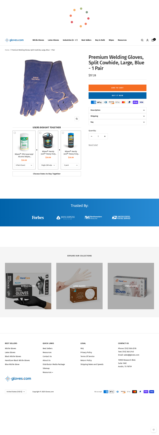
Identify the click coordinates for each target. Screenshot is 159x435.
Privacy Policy (86, 352)
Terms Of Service (87, 356)
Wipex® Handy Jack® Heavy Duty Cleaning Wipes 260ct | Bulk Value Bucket (48, 152)
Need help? (93, 145)
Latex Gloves (53, 40)
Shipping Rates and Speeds (91, 364)
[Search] (142, 40)
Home (7, 50)
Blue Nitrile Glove (12, 364)
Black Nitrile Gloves (13, 356)
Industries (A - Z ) (70, 40)
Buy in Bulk (100, 40)
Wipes (111, 40)
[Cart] (153, 40)
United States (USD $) (14, 392)
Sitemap (46, 368)
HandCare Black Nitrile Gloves (17, 360)
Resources (122, 40)
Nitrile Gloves (38, 40)
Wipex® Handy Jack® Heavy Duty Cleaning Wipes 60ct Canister (71, 152)
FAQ (82, 348)
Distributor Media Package (54, 364)
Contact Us (47, 356)
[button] (117, 110)
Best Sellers (86, 40)
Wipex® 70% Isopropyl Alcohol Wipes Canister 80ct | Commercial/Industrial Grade (24, 155)
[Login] (147, 40)
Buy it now (117, 95)
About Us (46, 360)
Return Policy (86, 360)
